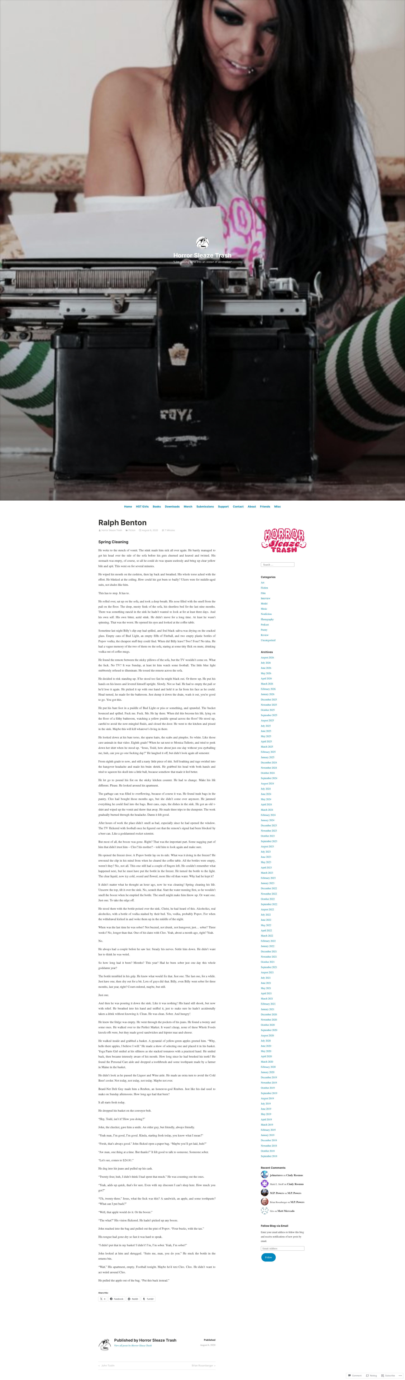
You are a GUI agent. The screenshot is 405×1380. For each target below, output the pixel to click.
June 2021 (266, 982)
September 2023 (269, 841)
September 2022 (269, 904)
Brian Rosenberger (202, 1366)
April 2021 (266, 993)
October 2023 (268, 835)
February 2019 (268, 1129)
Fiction (132, 530)
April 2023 (266, 867)
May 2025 (266, 736)
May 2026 (266, 673)
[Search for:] (277, 564)
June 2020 (266, 1045)
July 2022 (266, 914)
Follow (268, 1257)
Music (264, 608)
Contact (238, 506)
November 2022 (269, 893)
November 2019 (269, 1082)
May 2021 (266, 988)
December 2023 (269, 825)
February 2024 (268, 815)
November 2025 (269, 704)
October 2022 (268, 898)
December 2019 (269, 1077)
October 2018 (268, 1150)
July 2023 (266, 851)
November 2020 (269, 1019)
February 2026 (268, 688)
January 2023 (267, 883)
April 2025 (266, 741)
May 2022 (266, 925)
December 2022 (269, 888)
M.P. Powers (277, 1193)
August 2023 (267, 846)
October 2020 (268, 1024)
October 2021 (268, 961)
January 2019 (267, 1135)
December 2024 (269, 762)
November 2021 (269, 956)
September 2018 (269, 1156)
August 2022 (267, 909)
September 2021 (269, 967)
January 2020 (267, 1072)
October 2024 (268, 772)
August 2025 (267, 720)
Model (264, 603)
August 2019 (267, 1098)
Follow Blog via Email (274, 1225)
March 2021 (267, 998)
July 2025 (266, 725)
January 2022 (267, 946)
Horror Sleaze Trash (202, 255)
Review (265, 635)
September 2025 (269, 715)
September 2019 (269, 1093)
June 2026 (266, 667)
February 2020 (268, 1066)
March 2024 (267, 809)
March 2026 (267, 683)
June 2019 (266, 1108)
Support (223, 506)
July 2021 (266, 977)
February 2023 (268, 877)
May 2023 (266, 862)
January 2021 (267, 1009)
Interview (265, 598)
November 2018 (269, 1145)
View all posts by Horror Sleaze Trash (133, 1345)
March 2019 (267, 1124)
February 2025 (268, 751)
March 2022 (267, 935)
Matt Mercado (286, 1211)
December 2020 (269, 1014)
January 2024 (267, 820)
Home (128, 506)
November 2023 (269, 830)
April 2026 (266, 678)
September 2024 (269, 778)
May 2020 (266, 1051)
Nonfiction (266, 614)
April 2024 (266, 804)
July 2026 (266, 662)
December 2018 (269, 1140)
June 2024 (266, 793)
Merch (188, 506)
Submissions (205, 506)
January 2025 (267, 757)
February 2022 (268, 940)
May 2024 (266, 799)
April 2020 (266, 1056)
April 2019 (266, 1119)
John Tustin (106, 1366)
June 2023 (266, 856)
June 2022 (266, 919)
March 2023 (267, 872)
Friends (265, 506)
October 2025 (268, 710)
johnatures (276, 1175)
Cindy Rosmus (294, 1175)
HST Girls (142, 506)
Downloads (172, 506)
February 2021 (268, 1003)
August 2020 (267, 1035)
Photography (267, 619)
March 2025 (267, 746)
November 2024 (269, 767)
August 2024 (267, 783)
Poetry (264, 629)
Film (263, 593)
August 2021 (267, 972)
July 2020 (266, 1040)
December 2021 (269, 951)
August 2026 (267, 657)
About (252, 506)
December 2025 (269, 699)
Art (262, 582)
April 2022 (266, 930)
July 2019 (266, 1103)
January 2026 (267, 694)
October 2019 (268, 1087)
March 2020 (267, 1061)
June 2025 (266, 731)
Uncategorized (268, 640)
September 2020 (269, 1030)
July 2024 (266, 788)
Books (157, 506)
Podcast (265, 624)
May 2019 (266, 1114)
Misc (277, 506)
